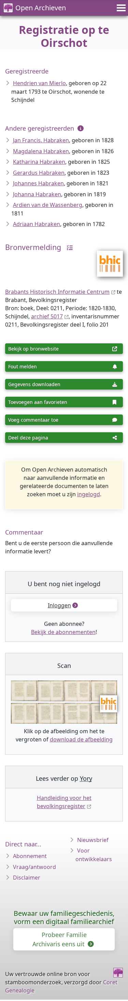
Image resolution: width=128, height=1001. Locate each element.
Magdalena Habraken (41, 151)
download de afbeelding (81, 739)
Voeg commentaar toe (33, 420)
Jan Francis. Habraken (41, 140)
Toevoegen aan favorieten (37, 402)
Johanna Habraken (37, 194)
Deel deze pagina (28, 437)
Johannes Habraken (38, 183)
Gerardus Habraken (39, 172)
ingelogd (88, 494)
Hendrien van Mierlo (39, 83)
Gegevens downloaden (34, 384)
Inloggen (59, 605)
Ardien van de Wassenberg (47, 205)
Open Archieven (40, 7)
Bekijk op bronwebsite (33, 348)
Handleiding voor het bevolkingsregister (64, 802)
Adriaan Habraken (36, 224)
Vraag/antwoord (34, 867)
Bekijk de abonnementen (63, 632)
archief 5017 (47, 316)
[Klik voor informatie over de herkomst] (68, 247)
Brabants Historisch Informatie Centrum (57, 291)
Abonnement (30, 856)
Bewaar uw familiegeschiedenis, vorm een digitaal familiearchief (64, 917)
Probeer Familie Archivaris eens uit (59, 939)
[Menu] (120, 7)
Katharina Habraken (39, 162)
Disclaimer (26, 877)
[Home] (118, 972)
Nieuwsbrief (93, 840)
